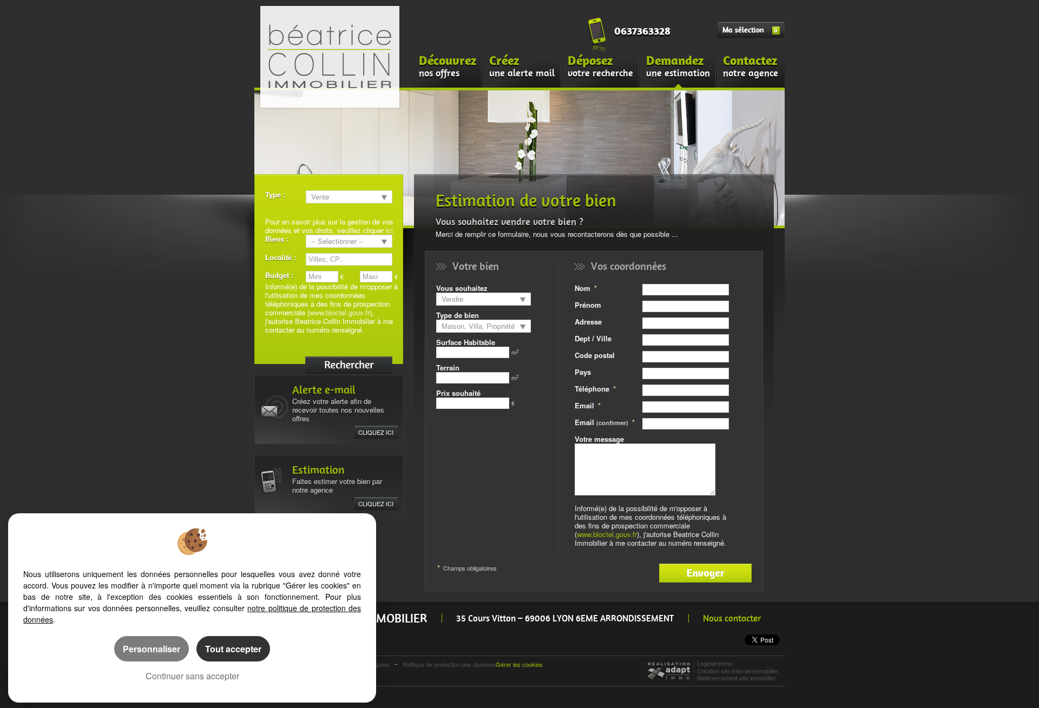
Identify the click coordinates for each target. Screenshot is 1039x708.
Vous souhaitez (462, 288)
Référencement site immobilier (736, 677)
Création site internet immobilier (738, 670)
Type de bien (457, 315)
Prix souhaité (458, 393)
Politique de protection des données (449, 664)
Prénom (588, 305)
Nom (582, 288)
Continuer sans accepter (192, 676)
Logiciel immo (714, 663)
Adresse (588, 321)
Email (584, 405)
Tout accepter (233, 649)
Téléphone (592, 388)
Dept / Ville (593, 338)
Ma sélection (749, 30)
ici (389, 230)
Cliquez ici (375, 432)
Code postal (595, 355)
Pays (583, 372)
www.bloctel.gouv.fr (340, 312)
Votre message (599, 439)
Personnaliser (151, 649)
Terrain (447, 367)
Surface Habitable (465, 342)
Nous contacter (732, 618)
